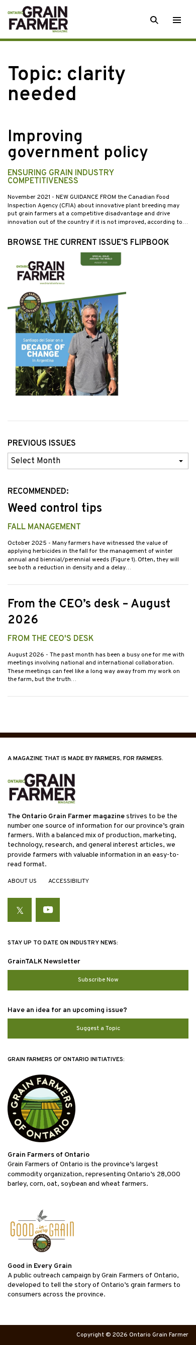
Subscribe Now (98, 980)
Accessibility (68, 881)
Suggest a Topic (98, 1029)
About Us (22, 881)
